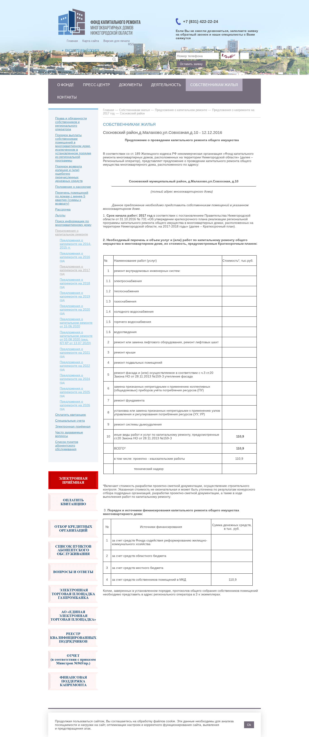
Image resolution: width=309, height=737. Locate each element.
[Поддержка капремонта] (73, 692)
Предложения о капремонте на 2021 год (75, 352)
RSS (131, 44)
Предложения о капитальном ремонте (71, 232)
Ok (249, 725)
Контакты (67, 97)
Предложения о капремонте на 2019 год (75, 296)
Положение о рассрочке (73, 186)
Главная (72, 41)
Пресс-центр (96, 85)
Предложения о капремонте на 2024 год (75, 378)
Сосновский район (132, 113)
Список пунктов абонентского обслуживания (66, 445)
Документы (130, 85)
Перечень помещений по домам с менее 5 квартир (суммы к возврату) (71, 198)
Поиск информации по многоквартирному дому (73, 223)
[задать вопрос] (73, 491)
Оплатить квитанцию (70, 414)
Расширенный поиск (82, 50)
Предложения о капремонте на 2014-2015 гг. (75, 243)
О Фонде (65, 85)
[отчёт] (73, 670)
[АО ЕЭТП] (73, 627)
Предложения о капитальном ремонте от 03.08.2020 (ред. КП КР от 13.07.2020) (76, 337)
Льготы (60, 215)
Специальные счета (70, 420)
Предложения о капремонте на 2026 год (75, 405)
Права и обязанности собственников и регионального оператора (71, 123)
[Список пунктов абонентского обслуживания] (73, 561)
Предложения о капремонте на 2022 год (75, 365)
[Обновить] (230, 56)
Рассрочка (63, 209)
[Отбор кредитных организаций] (73, 539)
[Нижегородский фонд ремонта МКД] (99, 35)
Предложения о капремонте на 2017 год (75, 270)
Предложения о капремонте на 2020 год (75, 309)
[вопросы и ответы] (73, 583)
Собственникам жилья (214, 85)
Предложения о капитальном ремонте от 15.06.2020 (76, 322)
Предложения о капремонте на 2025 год (75, 392)
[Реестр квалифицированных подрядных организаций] (73, 649)
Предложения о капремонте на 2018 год (75, 283)
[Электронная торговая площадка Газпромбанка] (73, 605)
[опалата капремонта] (73, 513)
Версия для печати (116, 41)
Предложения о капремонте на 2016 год (75, 256)
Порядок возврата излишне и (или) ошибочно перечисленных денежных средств (69, 173)
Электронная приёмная (72, 426)
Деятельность (166, 85)
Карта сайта (90, 41)
